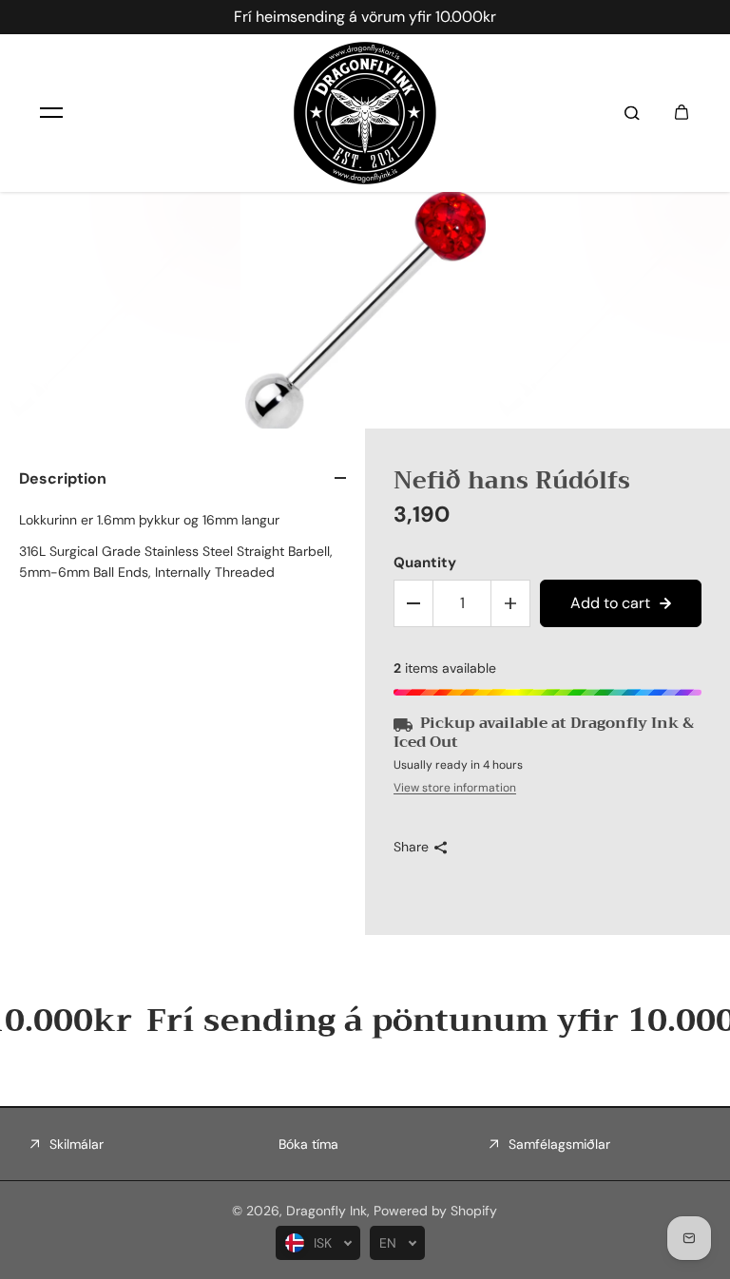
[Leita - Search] (632, 113)
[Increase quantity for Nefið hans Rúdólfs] (510, 603)
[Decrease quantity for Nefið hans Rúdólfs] (413, 603)
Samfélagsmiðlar (559, 1144)
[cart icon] (681, 113)
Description (62, 478)
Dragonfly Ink (326, 1210)
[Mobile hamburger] (51, 113)
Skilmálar (76, 1144)
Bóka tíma (308, 1144)
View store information (455, 787)
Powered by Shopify (435, 1210)
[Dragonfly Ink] (365, 113)
